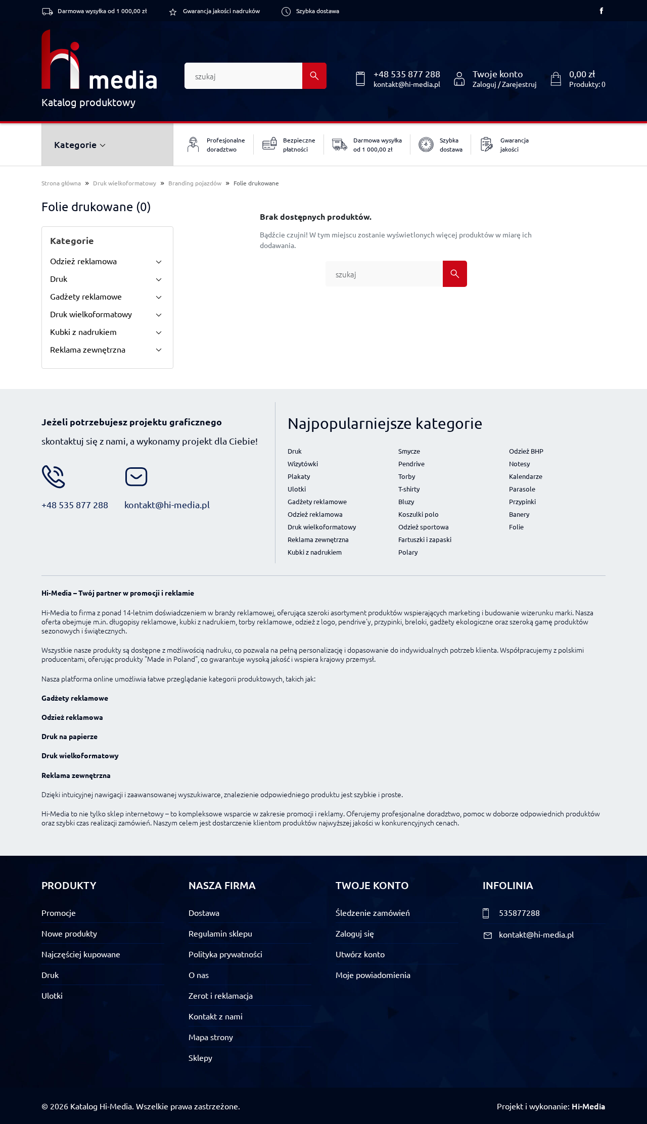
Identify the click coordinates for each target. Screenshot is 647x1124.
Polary (408, 552)
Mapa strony (211, 1037)
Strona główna (61, 183)
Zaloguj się (355, 933)
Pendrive (411, 463)
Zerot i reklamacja (221, 995)
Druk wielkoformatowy (124, 183)
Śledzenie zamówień (373, 912)
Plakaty (299, 476)
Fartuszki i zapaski (424, 539)
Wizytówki (303, 463)
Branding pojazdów (194, 183)
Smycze (409, 451)
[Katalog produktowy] (99, 59)
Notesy (519, 463)
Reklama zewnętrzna (87, 349)
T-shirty (409, 488)
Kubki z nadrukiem (83, 331)
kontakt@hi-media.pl (407, 83)
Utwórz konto (360, 954)
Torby (406, 476)
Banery (519, 514)
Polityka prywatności (225, 954)
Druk (58, 278)
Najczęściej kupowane (80, 954)
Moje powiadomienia (373, 974)
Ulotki (297, 488)
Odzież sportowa (423, 526)
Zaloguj (484, 83)
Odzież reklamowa (83, 261)
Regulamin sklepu (220, 933)
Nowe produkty (69, 933)
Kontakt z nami (216, 1016)
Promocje (58, 912)
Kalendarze (525, 476)
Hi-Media (589, 1105)
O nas (199, 974)
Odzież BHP (526, 451)
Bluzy (406, 501)
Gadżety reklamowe (86, 296)
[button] (577, 79)
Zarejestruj (519, 83)
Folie (516, 526)
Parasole (522, 488)
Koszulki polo (418, 514)
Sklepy (200, 1057)
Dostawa (204, 912)
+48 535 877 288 (407, 73)
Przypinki (522, 501)
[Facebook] (601, 11)
